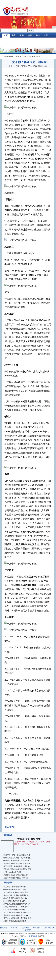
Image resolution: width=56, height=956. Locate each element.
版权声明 (47, 928)
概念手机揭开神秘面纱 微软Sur (15, 898)
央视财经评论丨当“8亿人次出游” (15, 875)
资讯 (14, 35)
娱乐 (30, 35)
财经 (22, 35)
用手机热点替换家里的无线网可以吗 (17, 904)
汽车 (46, 35)
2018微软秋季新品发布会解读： (15, 901)
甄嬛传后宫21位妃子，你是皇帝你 (16, 861)
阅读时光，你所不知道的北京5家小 (16, 855)
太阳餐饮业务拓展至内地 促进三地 (16, 863)
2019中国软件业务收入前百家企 (15, 892)
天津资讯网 (25, 56)
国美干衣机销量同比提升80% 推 (15, 878)
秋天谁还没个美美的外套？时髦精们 (17, 866)
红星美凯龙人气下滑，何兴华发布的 (17, 858)
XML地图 (36, 928)
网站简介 (3, 928)
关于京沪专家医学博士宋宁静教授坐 (17, 918)
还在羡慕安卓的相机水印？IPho (15, 915)
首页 (6, 35)
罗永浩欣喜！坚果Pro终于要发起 (16, 895)
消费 (33, 56)
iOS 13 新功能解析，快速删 (14, 910)
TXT (29, 930)
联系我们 (14, 928)
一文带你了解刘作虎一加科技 (14, 887)
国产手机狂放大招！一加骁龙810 (16, 907)
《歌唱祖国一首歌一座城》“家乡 (28, 839)
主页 (17, 56)
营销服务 (25, 928)
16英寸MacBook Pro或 (12, 872)
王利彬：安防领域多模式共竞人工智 (17, 869)
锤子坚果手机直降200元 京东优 (15, 890)
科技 (38, 35)
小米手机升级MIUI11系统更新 (14, 921)
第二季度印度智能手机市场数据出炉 (17, 912)
